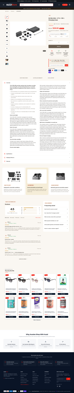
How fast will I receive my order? (50, 209)
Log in (59, 5)
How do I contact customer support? (51, 228)
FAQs (33, 384)
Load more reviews (22, 258)
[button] (69, 5)
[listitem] (7, 17)
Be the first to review (65, 23)
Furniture (22, 377)
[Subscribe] (68, 379)
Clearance (12, 11)
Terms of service (48, 380)
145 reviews (57, 23)
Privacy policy (47, 379)
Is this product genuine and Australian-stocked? (53, 224)
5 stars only (22, 217)
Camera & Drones (24, 379)
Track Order (65, 4)
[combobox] (36, 4)
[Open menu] (4, 4)
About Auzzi (47, 373)
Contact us (34, 373)
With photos (17, 217)
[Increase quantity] (68, 42)
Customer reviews (48, 377)
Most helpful (12, 217)
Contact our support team (9, 378)
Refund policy (47, 382)
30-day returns (35, 380)
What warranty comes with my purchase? (52, 216)
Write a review (38, 217)
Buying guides (35, 377)
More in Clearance (37, 319)
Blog (45, 375)
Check (66, 65)
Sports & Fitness (23, 382)
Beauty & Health (23, 375)
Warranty (34, 382)
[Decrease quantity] (50, 42)
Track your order (36, 375)
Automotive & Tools (24, 373)
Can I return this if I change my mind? (51, 212)
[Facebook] (57, 386)
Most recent (7, 217)
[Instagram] (60, 386)
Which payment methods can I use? (51, 220)
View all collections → (25, 384)
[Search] (52, 5)
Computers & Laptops (24, 380)
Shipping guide (35, 379)
